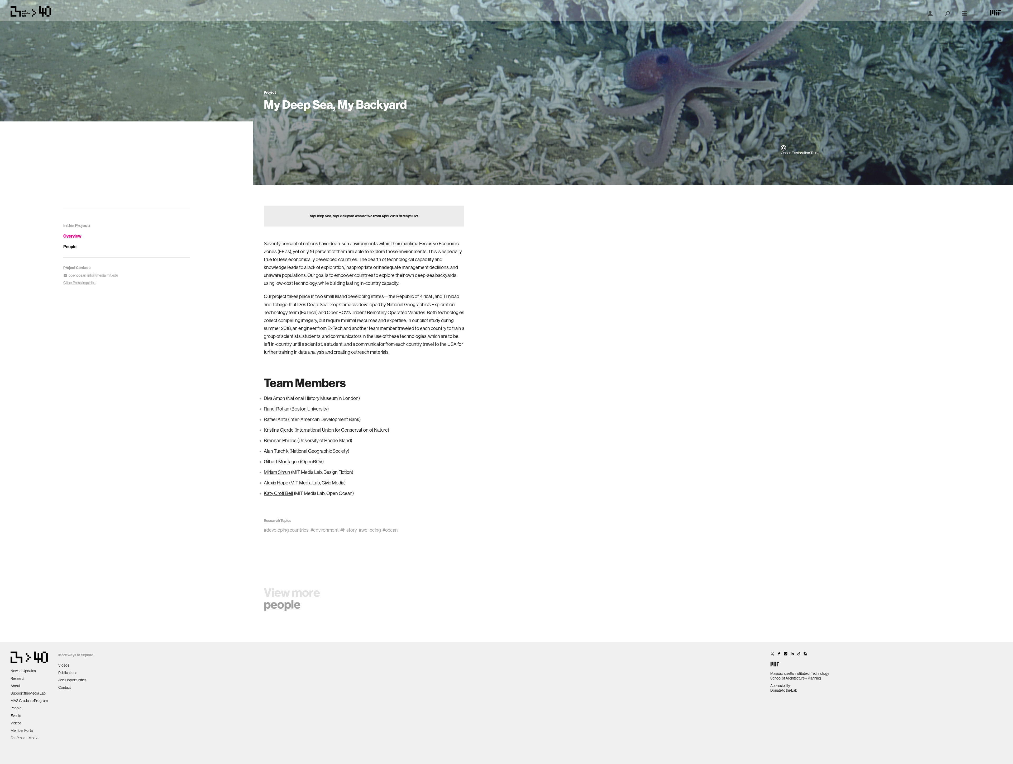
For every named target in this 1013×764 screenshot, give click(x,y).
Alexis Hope (276, 482)
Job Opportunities (72, 680)
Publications (67, 673)
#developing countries (286, 530)
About (15, 686)
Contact (64, 687)
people (282, 604)
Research (18, 678)
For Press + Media (24, 738)
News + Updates (23, 671)
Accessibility (780, 685)
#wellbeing (370, 530)
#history (348, 530)
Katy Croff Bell (278, 493)
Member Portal (22, 730)
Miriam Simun (277, 472)
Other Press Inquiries (79, 283)
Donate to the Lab (783, 690)
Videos (16, 723)
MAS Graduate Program (29, 701)
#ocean (390, 530)
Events (16, 716)
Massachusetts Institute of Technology (799, 673)
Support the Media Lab (28, 693)
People (70, 246)
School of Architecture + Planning (795, 678)
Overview (72, 236)
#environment (324, 530)
